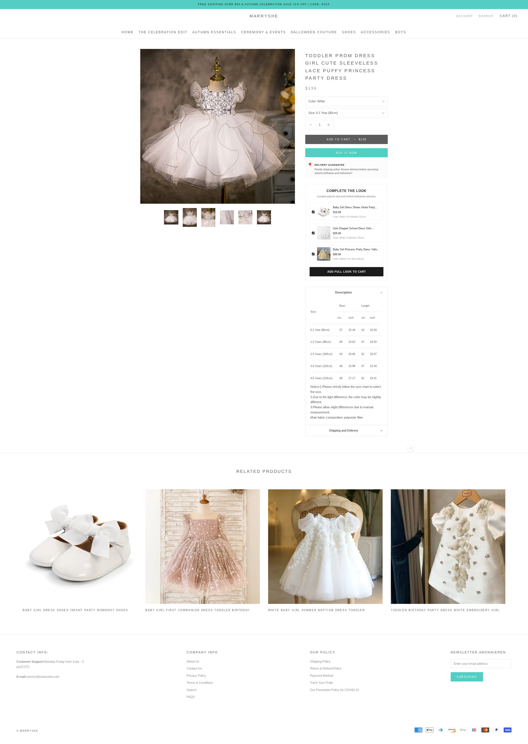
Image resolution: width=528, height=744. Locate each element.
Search (486, 16)
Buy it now (346, 152)
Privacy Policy (196, 675)
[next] (515, 549)
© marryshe (27, 730)
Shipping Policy (320, 661)
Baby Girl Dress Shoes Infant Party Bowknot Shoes (75, 610)
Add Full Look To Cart (346, 271)
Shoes (349, 32)
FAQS (191, 697)
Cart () (509, 16)
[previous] (13, 549)
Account (464, 16)
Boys (400, 32)
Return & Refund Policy (326, 668)
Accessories (375, 32)
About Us (193, 661)
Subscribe (467, 676)
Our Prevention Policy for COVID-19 (334, 690)
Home (128, 32)
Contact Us (194, 668)
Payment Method (321, 675)
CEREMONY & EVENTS (263, 32)
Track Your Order (321, 682)
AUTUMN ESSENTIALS (214, 32)
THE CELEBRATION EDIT (163, 32)
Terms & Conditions (200, 682)
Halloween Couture (314, 32)
